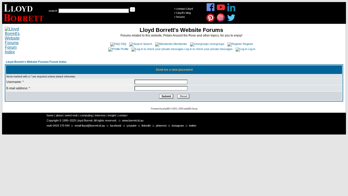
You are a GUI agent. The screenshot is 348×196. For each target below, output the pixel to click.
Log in (251, 49)
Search (147, 43)
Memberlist (180, 43)
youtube (132, 125)
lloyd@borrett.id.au (93, 125)
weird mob (71, 115)
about (59, 115)
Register (248, 43)
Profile (124, 49)
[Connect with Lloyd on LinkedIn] (231, 10)
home (50, 115)
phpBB (166, 108)
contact (122, 115)
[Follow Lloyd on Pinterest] (210, 21)
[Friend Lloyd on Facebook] (210, 10)
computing (86, 115)
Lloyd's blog (183, 12)
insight (112, 115)
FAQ (123, 43)
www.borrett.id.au (132, 120)
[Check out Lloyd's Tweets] (231, 21)
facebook (116, 125)
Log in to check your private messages (208, 49)
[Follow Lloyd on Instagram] (221, 21)
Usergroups (217, 43)
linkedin (146, 125)
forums (180, 16)
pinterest (161, 125)
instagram (178, 125)
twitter (192, 125)
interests (100, 115)
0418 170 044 (61, 125)
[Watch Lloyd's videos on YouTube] (221, 10)
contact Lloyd (184, 8)
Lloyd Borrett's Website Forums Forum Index (36, 61)
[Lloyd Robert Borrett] (24, 22)
